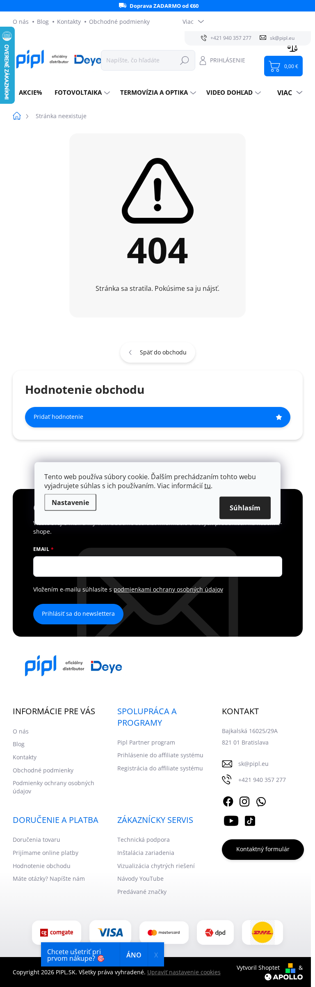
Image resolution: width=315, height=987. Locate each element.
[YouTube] (231, 819)
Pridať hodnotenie (58, 416)
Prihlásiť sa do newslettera (78, 613)
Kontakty (69, 21)
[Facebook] (228, 800)
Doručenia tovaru (36, 839)
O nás (21, 21)
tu (207, 485)
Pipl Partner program (146, 742)
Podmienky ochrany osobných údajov (53, 787)
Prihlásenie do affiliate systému (160, 755)
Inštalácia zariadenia (145, 853)
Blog (43, 21)
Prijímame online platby (45, 853)
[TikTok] (250, 819)
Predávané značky (142, 892)
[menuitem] (30, 92)
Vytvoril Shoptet (258, 967)
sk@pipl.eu (253, 764)
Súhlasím (245, 507)
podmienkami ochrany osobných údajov (168, 589)
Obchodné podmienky (119, 21)
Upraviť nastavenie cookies (184, 972)
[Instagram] (244, 800)
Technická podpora (143, 839)
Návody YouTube (140, 878)
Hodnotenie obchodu (42, 866)
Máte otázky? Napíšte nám (49, 878)
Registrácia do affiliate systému (160, 768)
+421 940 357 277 (262, 780)
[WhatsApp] (261, 800)
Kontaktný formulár (263, 849)
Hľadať (185, 60)
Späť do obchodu (163, 352)
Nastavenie (70, 502)
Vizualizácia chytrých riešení (156, 866)
